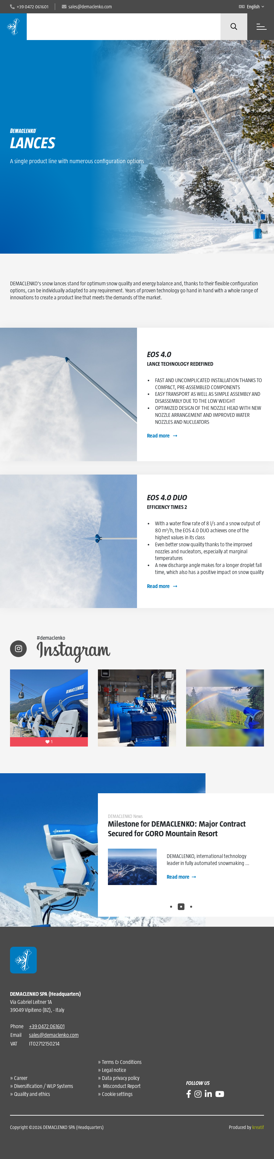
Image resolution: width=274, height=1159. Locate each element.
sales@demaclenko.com (54, 1035)
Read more (159, 436)
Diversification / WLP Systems (43, 1086)
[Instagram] (197, 1094)
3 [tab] (191, 906)
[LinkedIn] (208, 1094)
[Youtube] (219, 1094)
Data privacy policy (120, 1078)
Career (20, 1078)
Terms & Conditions (122, 1062)
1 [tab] (171, 906)
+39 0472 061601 (46, 1026)
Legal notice (114, 1070)
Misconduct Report (121, 1086)
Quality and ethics (32, 1094)
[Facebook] (188, 1094)
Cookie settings (117, 1094)
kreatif (258, 1127)
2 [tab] (181, 906)
